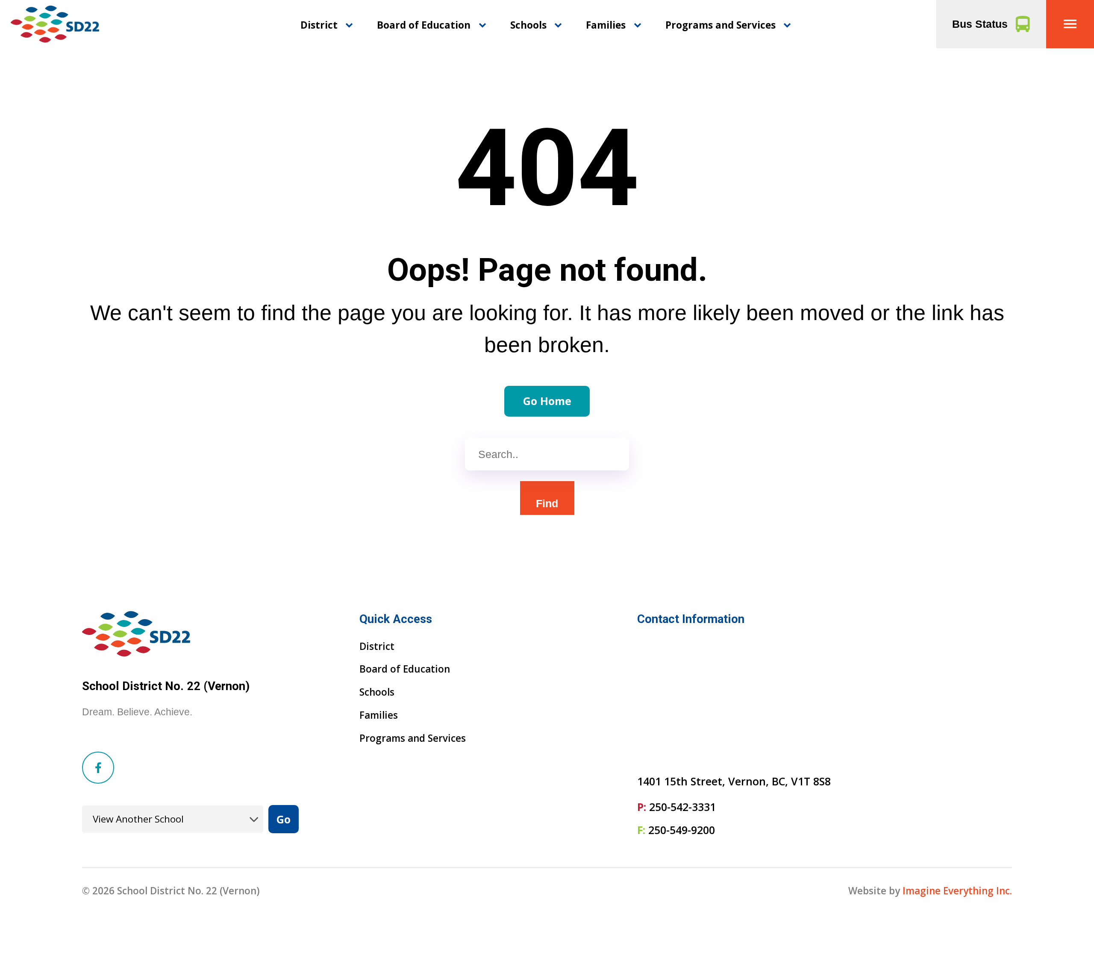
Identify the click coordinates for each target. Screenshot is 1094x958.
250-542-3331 (682, 806)
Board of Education (424, 25)
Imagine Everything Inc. (957, 890)
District (319, 25)
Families (606, 25)
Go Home (547, 401)
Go (283, 819)
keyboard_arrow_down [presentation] (349, 25)
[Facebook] (98, 768)
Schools (528, 25)
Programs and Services (720, 25)
